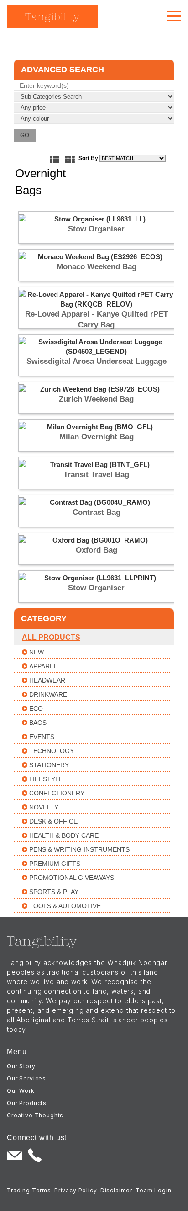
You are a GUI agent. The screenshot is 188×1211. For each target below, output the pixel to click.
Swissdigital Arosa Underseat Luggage (96, 361)
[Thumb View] (69, 160)
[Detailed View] (54, 160)
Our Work (21, 1090)
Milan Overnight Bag (96, 436)
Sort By (88, 158)
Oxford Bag (96, 550)
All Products (51, 637)
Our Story (21, 1066)
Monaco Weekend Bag (96, 266)
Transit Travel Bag (96, 474)
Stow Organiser (96, 229)
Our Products (27, 1103)
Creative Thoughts (35, 1115)
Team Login (153, 1190)
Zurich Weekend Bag (96, 399)
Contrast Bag (96, 512)
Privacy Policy (75, 1190)
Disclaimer (116, 1190)
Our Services (26, 1078)
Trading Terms (29, 1190)
